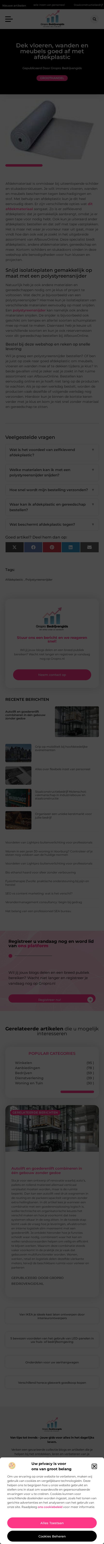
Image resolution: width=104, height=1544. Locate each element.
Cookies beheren (52, 1536)
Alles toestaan (52, 1523)
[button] (94, 1466)
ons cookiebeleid (50, 1507)
